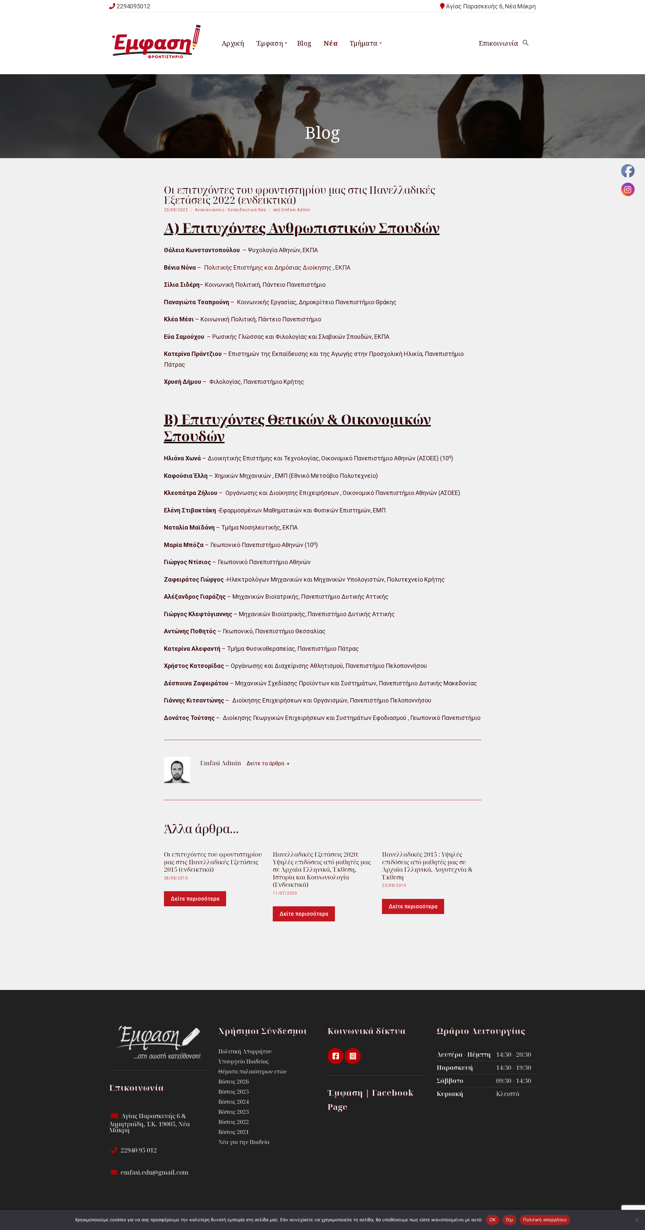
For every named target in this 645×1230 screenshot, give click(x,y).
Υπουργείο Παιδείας (243, 1061)
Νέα (331, 43)
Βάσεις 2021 (233, 1132)
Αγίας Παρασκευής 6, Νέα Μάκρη (491, 6)
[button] (525, 43)
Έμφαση (269, 43)
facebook (336, 1056)
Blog (304, 43)
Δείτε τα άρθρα (266, 763)
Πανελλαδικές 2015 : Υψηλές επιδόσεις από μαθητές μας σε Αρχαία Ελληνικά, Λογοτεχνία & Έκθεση (427, 865)
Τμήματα (364, 43)
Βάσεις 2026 (233, 1081)
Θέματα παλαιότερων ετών (252, 1071)
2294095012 (133, 6)
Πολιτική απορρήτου (545, 1219)
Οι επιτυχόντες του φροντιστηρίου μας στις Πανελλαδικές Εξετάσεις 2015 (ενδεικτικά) (213, 861)
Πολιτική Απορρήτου (244, 1051)
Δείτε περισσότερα (195, 899)
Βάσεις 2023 (233, 1111)
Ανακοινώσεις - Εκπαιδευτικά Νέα (230, 210)
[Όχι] (636, 1220)
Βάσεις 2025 (233, 1091)
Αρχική (233, 43)
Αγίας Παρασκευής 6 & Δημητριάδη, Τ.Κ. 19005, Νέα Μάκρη (149, 1123)
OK (492, 1219)
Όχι (509, 1219)
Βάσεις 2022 (233, 1122)
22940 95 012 (138, 1150)
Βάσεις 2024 (233, 1101)
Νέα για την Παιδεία (243, 1142)
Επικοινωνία (498, 43)
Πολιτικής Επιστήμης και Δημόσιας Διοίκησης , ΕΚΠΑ (276, 267)
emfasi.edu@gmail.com (153, 1172)
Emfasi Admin (296, 210)
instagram (353, 1056)
